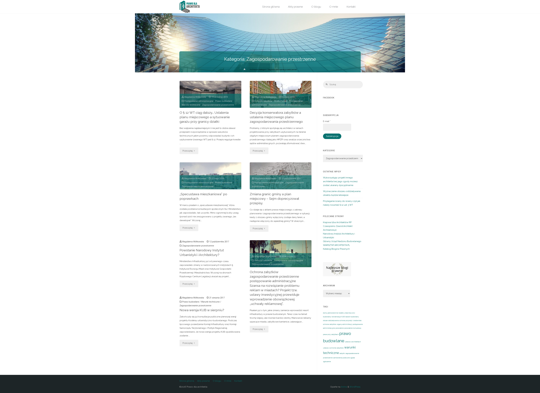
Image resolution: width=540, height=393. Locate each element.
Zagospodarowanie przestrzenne (218, 105)
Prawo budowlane (223, 101)
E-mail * (326, 121)
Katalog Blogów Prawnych (336, 249)
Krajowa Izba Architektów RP (337, 222)
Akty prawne (203, 381)
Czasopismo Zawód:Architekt (337, 226)
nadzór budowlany (352, 317)
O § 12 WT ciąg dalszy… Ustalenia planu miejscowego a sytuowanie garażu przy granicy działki (205, 117)
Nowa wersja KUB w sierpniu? (202, 310)
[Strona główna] (244, 69)
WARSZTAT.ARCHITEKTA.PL (336, 245)
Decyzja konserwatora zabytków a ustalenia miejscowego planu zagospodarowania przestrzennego (276, 117)
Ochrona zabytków (263, 101)
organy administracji (344, 324)
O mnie (227, 381)
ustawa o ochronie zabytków (333, 348)
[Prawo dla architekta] (189, 6)
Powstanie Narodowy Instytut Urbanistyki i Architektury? (202, 252)
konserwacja (336, 317)
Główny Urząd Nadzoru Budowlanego (342, 241)
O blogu (217, 381)
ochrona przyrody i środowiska (350, 320)
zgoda (352, 358)
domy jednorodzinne (330, 313)
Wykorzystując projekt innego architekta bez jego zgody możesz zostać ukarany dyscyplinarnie (340, 181)
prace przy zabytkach (331, 334)
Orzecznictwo (280, 101)
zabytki (342, 353)
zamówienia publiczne (341, 358)
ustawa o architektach (353, 342)
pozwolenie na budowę (352, 328)
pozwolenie (339, 328)
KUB (343, 317)
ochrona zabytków (329, 324)
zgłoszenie (327, 361)
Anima (343, 387)
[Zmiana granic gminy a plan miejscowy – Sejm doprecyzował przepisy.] (281, 175)
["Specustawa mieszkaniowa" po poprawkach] (210, 175)
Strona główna (186, 381)
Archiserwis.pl (330, 230)
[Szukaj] (326, 84)
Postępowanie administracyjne (198, 101)
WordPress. (355, 387)
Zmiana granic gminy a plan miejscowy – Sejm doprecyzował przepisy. (274, 198)
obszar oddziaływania (331, 320)
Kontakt (238, 381)
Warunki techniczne (191, 105)
